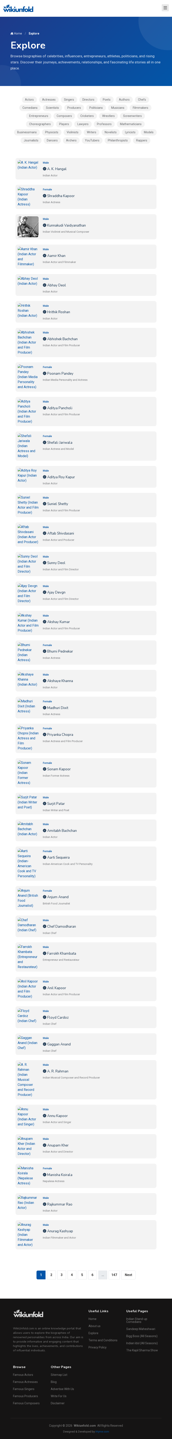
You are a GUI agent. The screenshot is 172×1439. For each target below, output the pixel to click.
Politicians (96, 107)
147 (114, 1275)
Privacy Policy (98, 1347)
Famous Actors (23, 1374)
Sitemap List (59, 1374)
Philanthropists (118, 140)
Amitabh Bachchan (61, 830)
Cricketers (87, 116)
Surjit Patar (55, 803)
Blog (54, 1381)
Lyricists (130, 132)
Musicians (117, 107)
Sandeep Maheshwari (140, 1328)
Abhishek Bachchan (62, 339)
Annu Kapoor (57, 1115)
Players (64, 124)
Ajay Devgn (55, 592)
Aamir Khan (55, 255)
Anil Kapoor (56, 988)
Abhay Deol (56, 285)
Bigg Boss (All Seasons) (142, 1336)
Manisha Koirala (59, 1174)
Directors (88, 99)
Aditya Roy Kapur (60, 477)
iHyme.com (102, 1431)
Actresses (49, 99)
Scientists (52, 107)
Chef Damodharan (61, 926)
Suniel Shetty (57, 503)
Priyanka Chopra (59, 734)
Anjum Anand (57, 897)
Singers (69, 99)
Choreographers (40, 124)
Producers (74, 107)
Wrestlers (108, 116)
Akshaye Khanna (59, 680)
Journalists (31, 140)
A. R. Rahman (57, 1071)
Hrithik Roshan (58, 312)
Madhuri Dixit (57, 707)
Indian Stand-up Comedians (136, 1320)
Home (18, 33)
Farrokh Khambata (61, 953)
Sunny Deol (55, 562)
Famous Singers (23, 1389)
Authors (124, 99)
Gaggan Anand (58, 1044)
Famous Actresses (25, 1381)
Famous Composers (26, 1403)
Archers (71, 140)
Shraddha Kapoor (60, 196)
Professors (104, 124)
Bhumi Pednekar (59, 651)
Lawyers (83, 124)
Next (128, 1275)
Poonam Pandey (59, 373)
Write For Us (58, 1396)
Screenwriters (132, 116)
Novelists (111, 132)
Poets (107, 99)
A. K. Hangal (56, 169)
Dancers (52, 140)
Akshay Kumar (58, 621)
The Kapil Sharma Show (142, 1350)
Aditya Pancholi (59, 408)
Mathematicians (131, 124)
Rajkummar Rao (59, 1204)
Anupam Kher (57, 1145)
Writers (91, 132)
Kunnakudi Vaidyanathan (66, 225)
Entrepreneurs (38, 116)
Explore (93, 1333)
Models (149, 132)
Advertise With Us (62, 1389)
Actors (29, 99)
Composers (64, 116)
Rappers (141, 140)
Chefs (142, 99)
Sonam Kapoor (58, 769)
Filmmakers (140, 107)
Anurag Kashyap (59, 1231)
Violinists (72, 132)
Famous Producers (25, 1396)
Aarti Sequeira (58, 857)
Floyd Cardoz (57, 1017)
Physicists (51, 132)
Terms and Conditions (103, 1340)
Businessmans (27, 132)
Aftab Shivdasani (60, 533)
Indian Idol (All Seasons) (142, 1343)
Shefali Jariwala (59, 442)
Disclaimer (58, 1403)
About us (94, 1326)
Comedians (30, 107)
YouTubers (92, 140)
